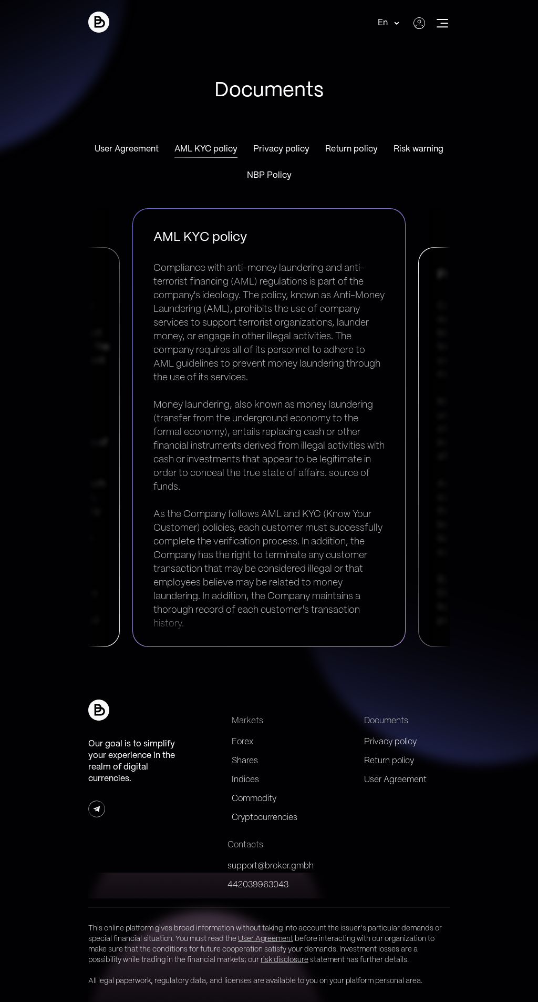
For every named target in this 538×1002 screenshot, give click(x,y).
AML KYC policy (205, 149)
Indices (245, 780)
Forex (242, 742)
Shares (245, 761)
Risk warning (418, 149)
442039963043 (257, 885)
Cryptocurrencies (264, 818)
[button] (98, 22)
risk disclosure (284, 960)
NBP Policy (269, 175)
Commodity (254, 799)
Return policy (351, 149)
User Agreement (127, 149)
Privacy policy (281, 149)
